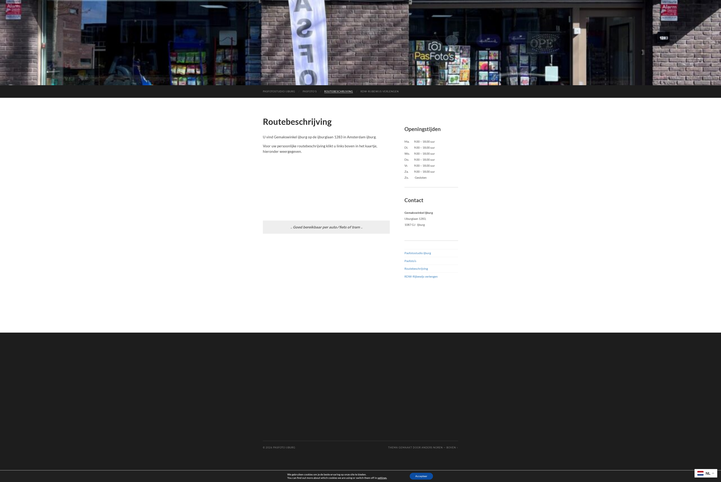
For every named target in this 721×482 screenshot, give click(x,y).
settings (382, 477)
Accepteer (421, 476)
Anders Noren (432, 447)
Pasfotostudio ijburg (279, 91)
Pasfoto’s (310, 91)
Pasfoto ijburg (284, 447)
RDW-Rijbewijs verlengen (379, 91)
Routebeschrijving (338, 91)
